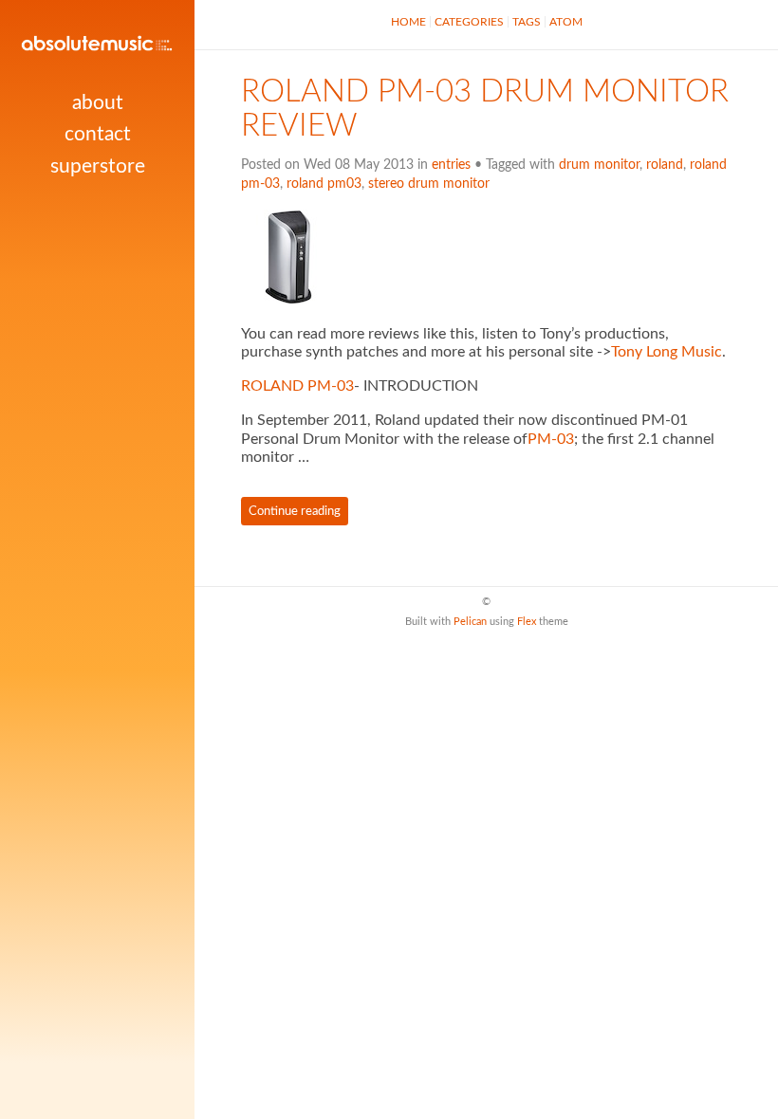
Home (408, 22)
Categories (469, 22)
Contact (98, 134)
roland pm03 (324, 184)
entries (451, 165)
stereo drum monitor (429, 184)
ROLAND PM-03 (297, 386)
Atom (566, 22)
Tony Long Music (666, 351)
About (97, 103)
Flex (526, 621)
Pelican (470, 621)
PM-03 (551, 439)
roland (664, 165)
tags (526, 22)
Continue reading (295, 511)
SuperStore (97, 166)
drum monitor (599, 165)
